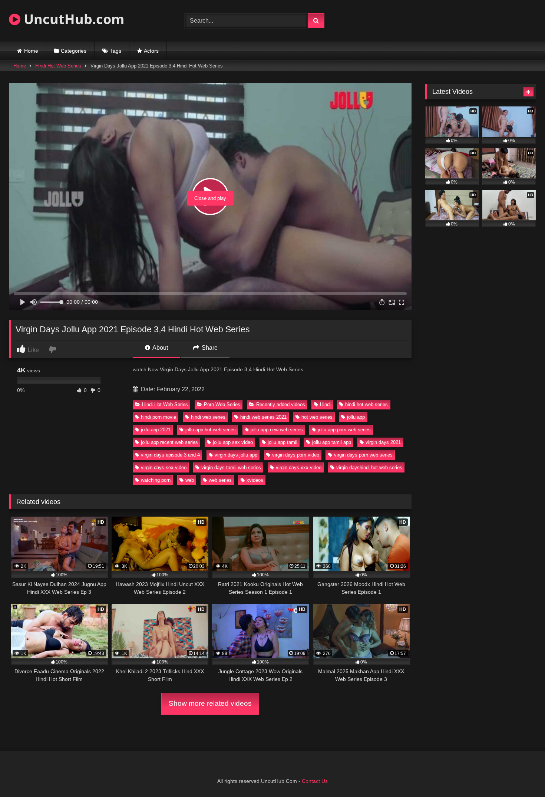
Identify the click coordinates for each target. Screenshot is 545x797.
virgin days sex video (163, 467)
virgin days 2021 (383, 442)
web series (220, 480)
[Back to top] (522, 775)
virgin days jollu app (236, 455)
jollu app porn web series (344, 429)
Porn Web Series (222, 404)
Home (31, 51)
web (189, 480)
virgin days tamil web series (231, 467)
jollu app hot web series (210, 429)
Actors (151, 51)
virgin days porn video (295, 455)
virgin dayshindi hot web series (369, 467)
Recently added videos (280, 404)
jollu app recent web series (169, 442)
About (159, 348)
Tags (115, 51)
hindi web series (208, 417)
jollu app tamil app (331, 442)
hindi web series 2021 (263, 417)
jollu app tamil (282, 442)
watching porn (156, 480)
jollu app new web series (277, 429)
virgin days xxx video (298, 467)
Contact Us (315, 781)
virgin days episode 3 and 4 (170, 455)
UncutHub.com (72, 19)
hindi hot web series (366, 404)
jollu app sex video (233, 442)
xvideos (255, 480)
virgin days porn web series (363, 455)
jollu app (356, 417)
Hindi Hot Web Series (58, 66)
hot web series (317, 417)
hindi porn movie (158, 417)
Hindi (325, 404)
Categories (73, 51)
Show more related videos (210, 703)
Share (209, 348)
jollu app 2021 (156, 429)
